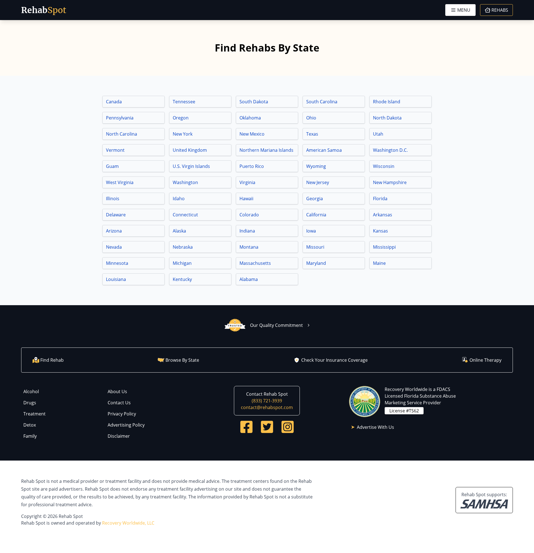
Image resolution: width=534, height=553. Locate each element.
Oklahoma (250, 118)
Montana (248, 247)
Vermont (115, 150)
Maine (379, 263)
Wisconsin (383, 166)
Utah (378, 134)
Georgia (314, 198)
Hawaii (246, 198)
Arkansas (382, 215)
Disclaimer (119, 436)
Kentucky (182, 279)
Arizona (114, 231)
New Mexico (251, 134)
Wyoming (316, 166)
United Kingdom (190, 150)
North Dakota (387, 118)
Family (30, 436)
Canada (114, 102)
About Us (117, 391)
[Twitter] (267, 427)
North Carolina (121, 134)
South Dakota (253, 102)
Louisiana (116, 279)
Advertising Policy (126, 425)
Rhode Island (386, 102)
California (316, 215)
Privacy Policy (122, 414)
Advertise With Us (375, 427)
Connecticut (185, 215)
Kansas (380, 231)
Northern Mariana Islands (266, 150)
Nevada (114, 247)
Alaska (179, 231)
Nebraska (183, 247)
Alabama (248, 279)
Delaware (116, 215)
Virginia (247, 182)
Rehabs (499, 10)
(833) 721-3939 (267, 401)
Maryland (316, 263)
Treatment (34, 414)
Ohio (311, 118)
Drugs (29, 403)
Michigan (182, 263)
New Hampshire (390, 182)
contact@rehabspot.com (267, 407)
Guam (112, 166)
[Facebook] (246, 427)
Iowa (311, 231)
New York (182, 134)
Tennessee (184, 102)
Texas (312, 134)
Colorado (249, 215)
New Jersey (317, 182)
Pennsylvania (120, 118)
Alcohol (31, 391)
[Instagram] (288, 427)
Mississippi (384, 247)
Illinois (112, 198)
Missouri (315, 247)
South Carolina (321, 102)
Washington (185, 182)
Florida (380, 198)
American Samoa (324, 150)
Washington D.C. (390, 150)
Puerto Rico (251, 166)
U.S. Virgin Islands (191, 166)
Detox (29, 425)
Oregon (181, 118)
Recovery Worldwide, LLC (128, 523)
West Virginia (120, 182)
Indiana (247, 231)
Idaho (179, 198)
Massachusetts (255, 263)
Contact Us (119, 403)
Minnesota (117, 263)
